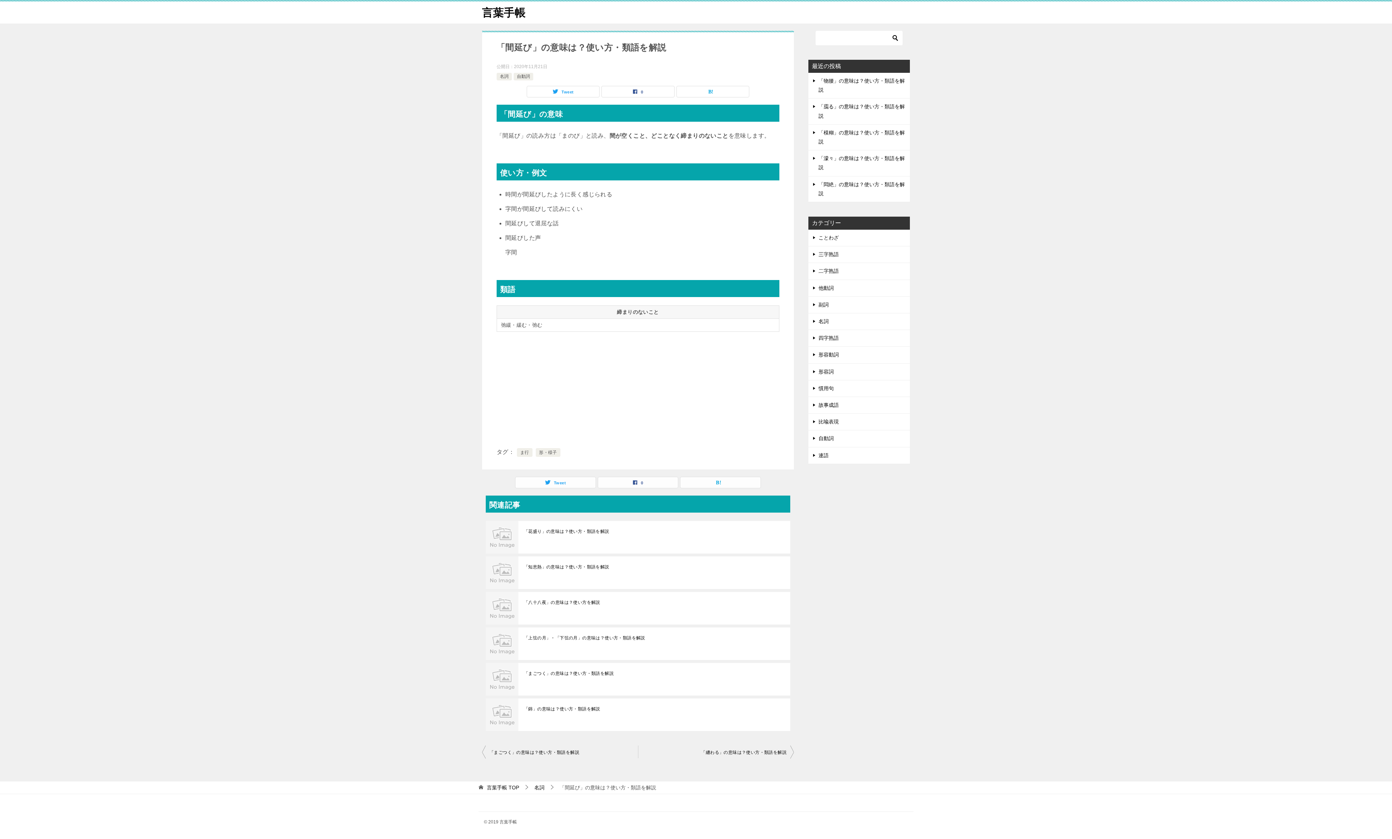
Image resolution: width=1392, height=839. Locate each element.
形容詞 (826, 372)
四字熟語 (829, 338)
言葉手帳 (504, 12)
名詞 (504, 76)
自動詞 (523, 76)
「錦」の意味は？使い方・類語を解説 (562, 708)
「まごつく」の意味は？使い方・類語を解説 (569, 673)
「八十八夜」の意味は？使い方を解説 (562, 602)
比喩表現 (829, 422)
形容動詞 (829, 355)
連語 (824, 455)
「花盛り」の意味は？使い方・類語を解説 (566, 531)
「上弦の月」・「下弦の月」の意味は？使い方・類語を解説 (584, 637)
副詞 (824, 305)
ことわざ (829, 238)
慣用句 (826, 388)
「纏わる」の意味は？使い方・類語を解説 (744, 752)
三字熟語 (829, 254)
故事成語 (829, 405)
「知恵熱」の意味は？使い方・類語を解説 (566, 566)
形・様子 (548, 452)
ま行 (524, 452)
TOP (503, 787)
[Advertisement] (638, 388)
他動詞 (826, 288)
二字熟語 (829, 271)
